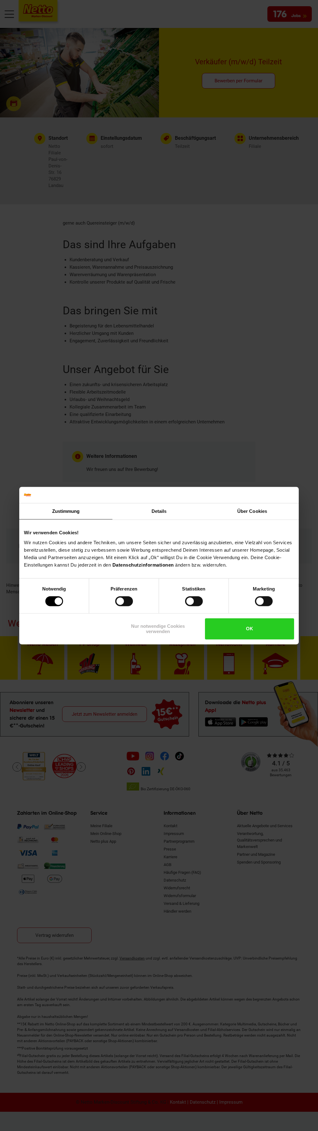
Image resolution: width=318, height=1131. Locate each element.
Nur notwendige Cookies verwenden (158, 628)
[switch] (124, 601)
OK (249, 629)
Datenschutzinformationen (143, 565)
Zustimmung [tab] (66, 511)
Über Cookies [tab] (252, 511)
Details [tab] (159, 511)
